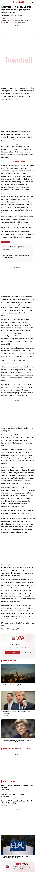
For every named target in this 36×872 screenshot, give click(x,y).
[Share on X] (2, 629)
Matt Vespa (5, 715)
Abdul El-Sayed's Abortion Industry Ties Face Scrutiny (17, 786)
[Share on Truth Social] (6, 629)
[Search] (33, 2)
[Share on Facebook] (9, 629)
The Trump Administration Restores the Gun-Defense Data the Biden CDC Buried (18, 857)
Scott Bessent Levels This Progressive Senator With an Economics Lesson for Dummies (17, 741)
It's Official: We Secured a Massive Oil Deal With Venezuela (16, 712)
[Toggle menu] (3, 2)
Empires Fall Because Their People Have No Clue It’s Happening (17, 802)
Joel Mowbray (5, 16)
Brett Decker (5, 687)
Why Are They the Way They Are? (13, 794)
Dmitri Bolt (5, 744)
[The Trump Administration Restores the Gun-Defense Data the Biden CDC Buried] (18, 845)
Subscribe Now (26, 652)
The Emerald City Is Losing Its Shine (13, 685)
